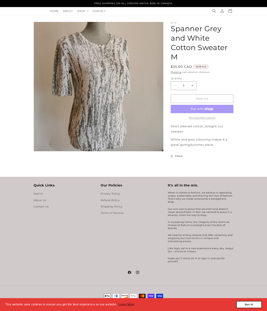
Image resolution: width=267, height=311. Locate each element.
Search (38, 193)
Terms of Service (112, 213)
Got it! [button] (249, 304)
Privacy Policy (110, 193)
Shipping (176, 72)
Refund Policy (110, 200)
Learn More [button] (126, 304)
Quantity (176, 78)
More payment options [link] (202, 117)
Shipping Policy (111, 206)
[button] (82, 11)
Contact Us (41, 206)
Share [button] (179, 156)
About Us (40, 200)
